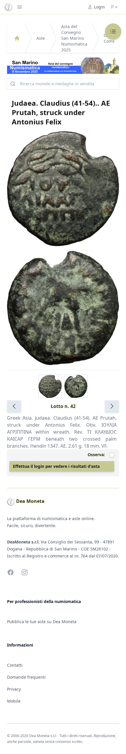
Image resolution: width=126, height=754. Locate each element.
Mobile (14, 701)
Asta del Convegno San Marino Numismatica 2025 (74, 38)
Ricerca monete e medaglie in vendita (57, 83)
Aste (40, 38)
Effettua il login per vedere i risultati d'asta (56, 466)
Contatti (15, 665)
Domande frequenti (26, 677)
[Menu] (19, 7)
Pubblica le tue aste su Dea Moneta (41, 621)
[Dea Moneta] (17, 38)
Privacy (14, 689)
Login (99, 7)
